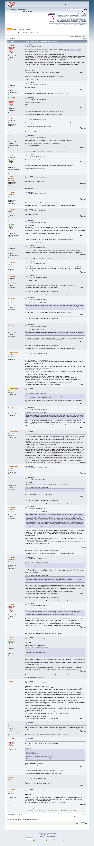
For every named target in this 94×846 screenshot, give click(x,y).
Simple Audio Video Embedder (47, 834)
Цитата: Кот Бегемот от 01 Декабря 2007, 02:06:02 (36, 575)
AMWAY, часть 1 (31, 45)
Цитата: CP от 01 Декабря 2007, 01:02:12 (34, 329)
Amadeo (12, 192)
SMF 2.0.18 (40, 833)
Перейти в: (78, 823)
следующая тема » (82, 36)
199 (17, 38)
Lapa (11, 176)
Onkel (11, 155)
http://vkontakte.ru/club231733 (61, 93)
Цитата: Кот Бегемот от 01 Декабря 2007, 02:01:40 (36, 647)
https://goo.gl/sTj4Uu (40, 168)
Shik (11, 118)
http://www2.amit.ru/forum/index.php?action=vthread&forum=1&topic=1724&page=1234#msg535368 (50, 285)
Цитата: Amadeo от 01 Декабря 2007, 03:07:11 (35, 608)
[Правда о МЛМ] (8, 59)
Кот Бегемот (14, 352)
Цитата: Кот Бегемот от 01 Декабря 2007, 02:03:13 (36, 562)
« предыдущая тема (73, 36)
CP (10, 83)
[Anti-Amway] (8, 94)
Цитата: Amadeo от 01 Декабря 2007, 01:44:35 (35, 393)
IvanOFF (12, 45)
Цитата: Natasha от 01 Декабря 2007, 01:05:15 (35, 302)
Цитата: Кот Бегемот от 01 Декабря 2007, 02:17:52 (36, 487)
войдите (15, 9)
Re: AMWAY (31, 83)
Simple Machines (53, 833)
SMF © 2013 (46, 833)
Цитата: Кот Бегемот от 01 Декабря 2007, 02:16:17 (36, 511)
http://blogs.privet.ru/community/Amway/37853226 (37, 745)
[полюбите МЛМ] (8, 173)
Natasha (12, 209)
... (15, 38)
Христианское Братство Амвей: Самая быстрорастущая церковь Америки (72, 13)
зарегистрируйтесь (23, 9)
